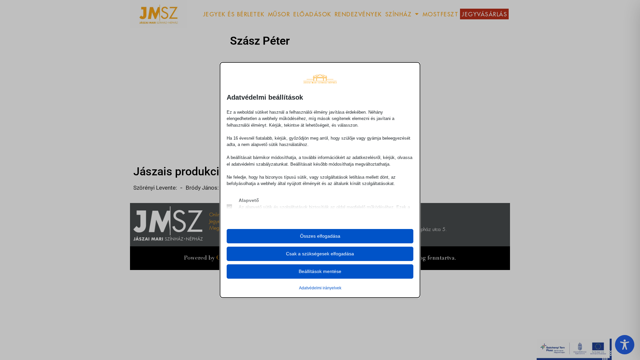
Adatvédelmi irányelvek (320, 288)
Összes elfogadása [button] (320, 236)
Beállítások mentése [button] (320, 271)
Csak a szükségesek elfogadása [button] (320, 253)
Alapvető (249, 200)
